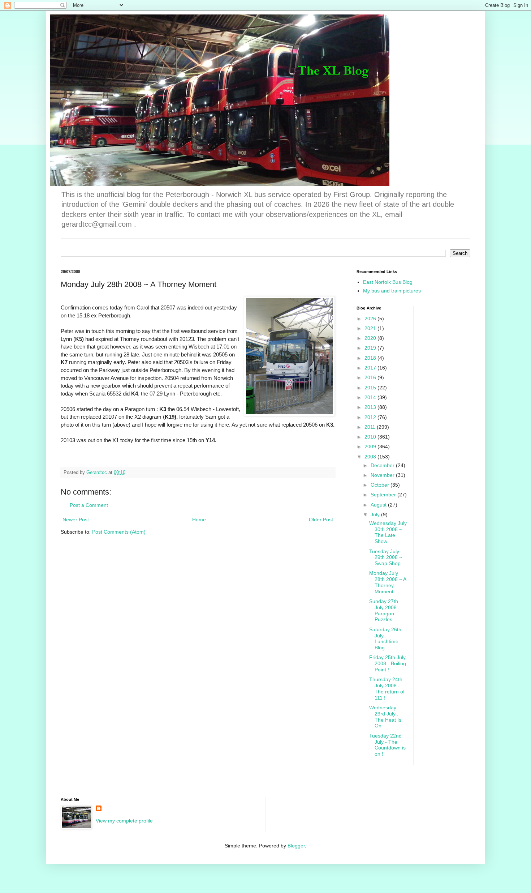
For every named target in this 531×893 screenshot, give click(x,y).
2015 (370, 387)
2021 (370, 328)
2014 (370, 397)
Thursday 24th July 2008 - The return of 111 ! (387, 688)
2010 (370, 437)
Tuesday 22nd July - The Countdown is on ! (387, 745)
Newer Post (75, 519)
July (376, 514)
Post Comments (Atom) (119, 532)
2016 (370, 377)
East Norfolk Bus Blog (388, 282)
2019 (370, 348)
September (384, 494)
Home (199, 519)
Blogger (296, 846)
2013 (370, 407)
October (380, 485)
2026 (370, 318)
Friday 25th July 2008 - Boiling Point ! (387, 663)
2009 (370, 446)
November (383, 475)
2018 (370, 358)
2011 (370, 427)
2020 (370, 338)
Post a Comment (89, 505)
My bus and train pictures (392, 291)
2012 (370, 417)
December (383, 465)
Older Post (321, 519)
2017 (370, 368)
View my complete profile (124, 821)
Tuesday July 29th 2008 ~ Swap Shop (385, 557)
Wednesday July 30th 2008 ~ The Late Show (388, 532)
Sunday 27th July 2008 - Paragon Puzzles (384, 610)
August (379, 505)
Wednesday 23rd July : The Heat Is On (385, 716)
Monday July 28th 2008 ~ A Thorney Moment (387, 582)
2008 (370, 457)
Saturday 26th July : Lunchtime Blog (385, 638)
